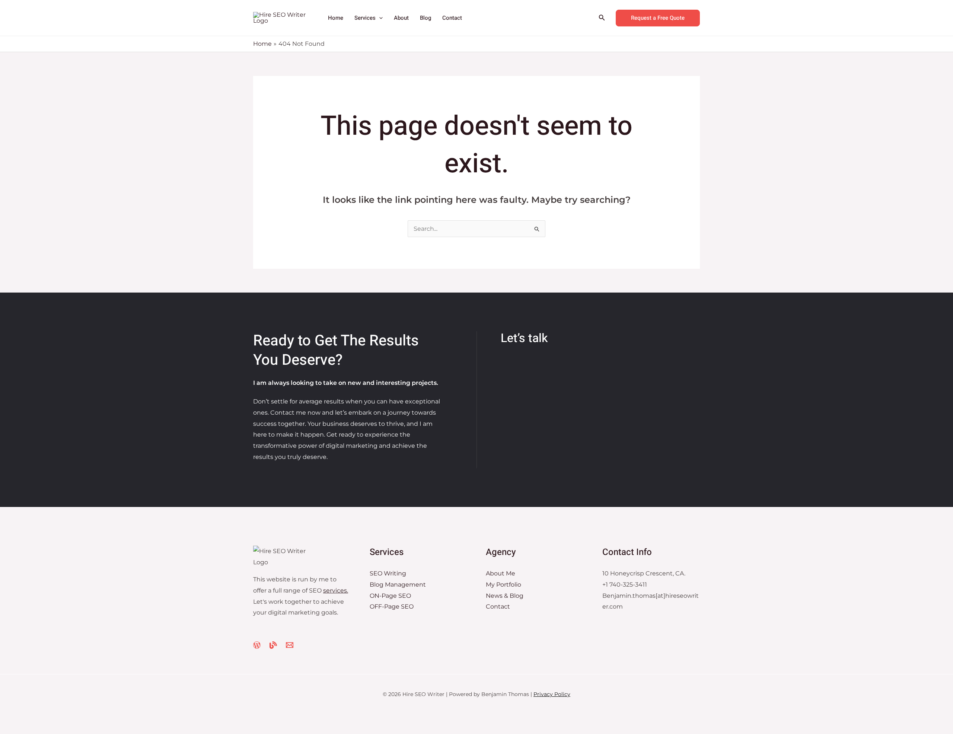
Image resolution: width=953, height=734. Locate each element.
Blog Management (398, 584)
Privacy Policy (551, 694)
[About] (289, 645)
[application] (379, 18)
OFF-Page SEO (392, 606)
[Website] (257, 645)
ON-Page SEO (390, 595)
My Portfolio (503, 584)
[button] (602, 18)
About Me (500, 573)
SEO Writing (388, 573)
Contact (498, 606)
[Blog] (273, 645)
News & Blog (504, 595)
